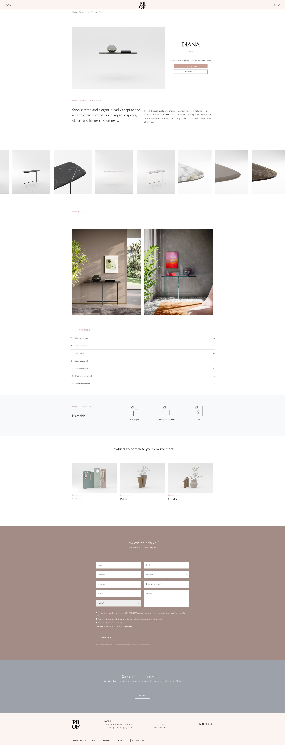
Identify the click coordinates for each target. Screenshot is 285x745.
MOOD (94, 741)
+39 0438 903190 (160, 724)
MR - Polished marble (79, 346)
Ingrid (124, 499)
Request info (190, 66)
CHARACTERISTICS (79, 741)
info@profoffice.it (160, 727)
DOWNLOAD (121, 741)
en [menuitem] (279, 5)
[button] (282, 197)
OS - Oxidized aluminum (80, 383)
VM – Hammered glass (79, 338)
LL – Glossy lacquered (79, 361)
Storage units (84, 12)
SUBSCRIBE (142, 695)
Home (74, 12)
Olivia (172, 499)
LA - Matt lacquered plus (80, 368)
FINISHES (106, 741)
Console (94, 12)
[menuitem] (280, 5)
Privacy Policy (130, 644)
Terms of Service (141, 644)
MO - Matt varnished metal (81, 376)
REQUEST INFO (138, 740)
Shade (76, 499)
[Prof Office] (142, 5)
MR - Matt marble (77, 353)
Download (190, 72)
